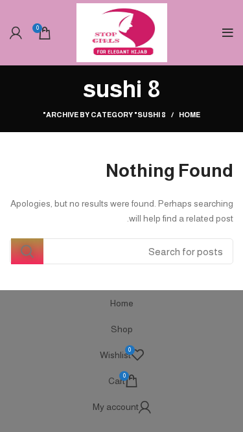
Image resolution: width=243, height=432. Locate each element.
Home (189, 115)
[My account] (16, 33)
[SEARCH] (27, 251)
